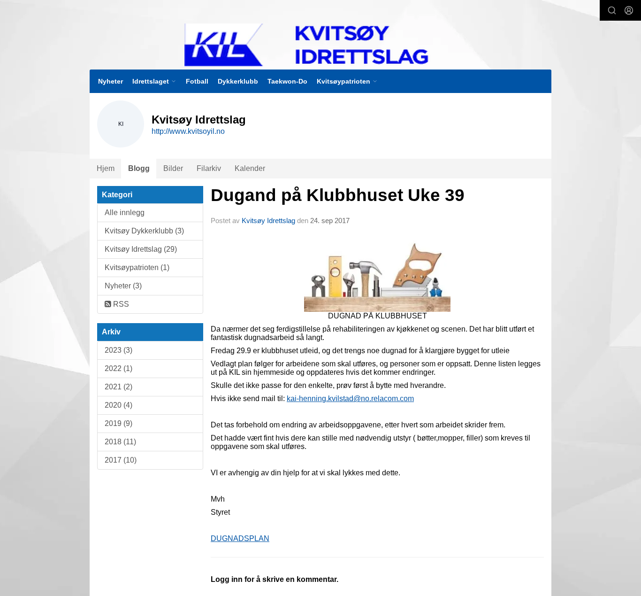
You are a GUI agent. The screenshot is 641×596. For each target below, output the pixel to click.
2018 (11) (120, 442)
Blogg (139, 168)
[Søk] (611, 10)
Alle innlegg (125, 213)
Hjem (105, 168)
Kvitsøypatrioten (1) (137, 267)
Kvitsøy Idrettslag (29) (141, 249)
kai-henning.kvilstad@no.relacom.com (350, 398)
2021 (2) (118, 387)
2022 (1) (118, 368)
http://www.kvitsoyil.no (188, 131)
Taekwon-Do (287, 81)
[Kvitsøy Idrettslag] (325, 44)
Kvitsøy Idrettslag (268, 220)
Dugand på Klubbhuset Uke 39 (338, 195)
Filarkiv (209, 168)
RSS (120, 304)
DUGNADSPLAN (240, 538)
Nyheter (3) (123, 286)
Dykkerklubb (238, 81)
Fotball (197, 81)
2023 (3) (118, 350)
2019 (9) (118, 423)
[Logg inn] (628, 10)
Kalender (250, 168)
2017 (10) (121, 460)
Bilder (173, 168)
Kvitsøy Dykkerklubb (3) (144, 231)
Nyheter (110, 81)
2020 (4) (118, 405)
